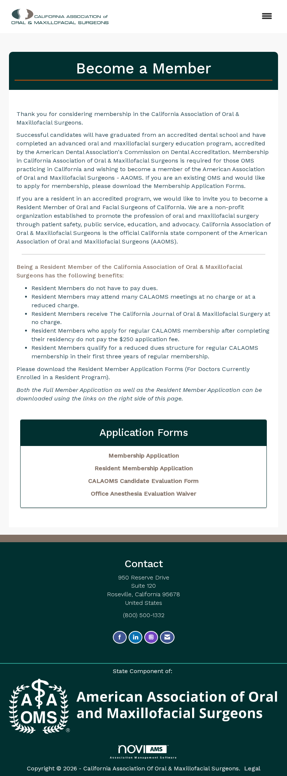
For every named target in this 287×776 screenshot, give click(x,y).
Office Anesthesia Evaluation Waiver (143, 493)
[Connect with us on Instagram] (151, 637)
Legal (252, 768)
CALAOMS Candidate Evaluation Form (143, 480)
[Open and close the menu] (188, 17)
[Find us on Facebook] (120, 637)
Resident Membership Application (144, 468)
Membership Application (143, 455)
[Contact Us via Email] (167, 637)
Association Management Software (144, 757)
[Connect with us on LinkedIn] (135, 637)
